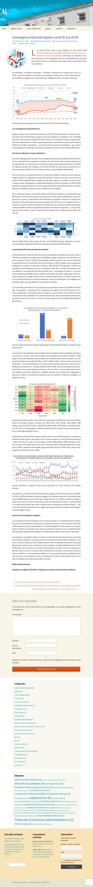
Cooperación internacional (30, 793)
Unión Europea (23, 823)
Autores (48, 29)
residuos (32, 816)
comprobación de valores (63, 787)
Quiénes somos (16, 29)
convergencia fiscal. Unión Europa (65, 41)
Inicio (4, 29)
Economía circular (58, 798)
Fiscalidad (18, 716)
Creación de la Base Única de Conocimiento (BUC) (35, 582)
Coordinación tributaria (57, 793)
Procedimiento (20, 755)
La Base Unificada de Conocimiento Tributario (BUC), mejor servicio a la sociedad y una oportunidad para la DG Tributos (15, 849)
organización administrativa (62, 810)
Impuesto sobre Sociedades (24, 723)
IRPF (16, 737)
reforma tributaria (50, 813)
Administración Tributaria (28, 779)
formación (19, 805)
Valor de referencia (39, 824)
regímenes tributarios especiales (66, 813)
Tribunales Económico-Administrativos (44, 820)
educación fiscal (34, 801)
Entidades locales (50, 801)
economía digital (21, 801)
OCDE (14, 43)
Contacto (59, 29)
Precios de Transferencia (24, 813)
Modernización (19, 810)
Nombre (15, 641)
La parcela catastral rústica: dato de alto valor (43, 843)
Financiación (19, 712)
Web (14, 653)
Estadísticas (36, 41)
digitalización (40, 798)
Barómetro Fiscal (54, 783)
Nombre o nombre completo (70, 844)
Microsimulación (65, 808)
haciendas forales (72, 805)
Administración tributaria (23, 688)
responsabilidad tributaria (50, 815)
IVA (16, 741)
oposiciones (48, 810)
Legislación (18, 748)
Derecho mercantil (21, 702)
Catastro (17, 698)
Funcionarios (46, 804)
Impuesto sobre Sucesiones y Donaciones (29, 726)
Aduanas (17, 691)
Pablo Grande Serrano (27, 43)
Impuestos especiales (22, 730)
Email (62, 852)
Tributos (17, 765)
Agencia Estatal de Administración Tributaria (54, 780)
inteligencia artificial (37, 807)
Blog (38, 787)
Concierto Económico (40, 790)
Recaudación (46, 41)
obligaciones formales (30, 810)
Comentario (17, 614)
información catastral (21, 808)
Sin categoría (19, 762)
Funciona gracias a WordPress (39, 882)
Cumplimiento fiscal (22, 798)
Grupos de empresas (61, 805)
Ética (49, 824)
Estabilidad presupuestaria (24, 705)
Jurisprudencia (20, 744)
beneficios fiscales (25, 787)
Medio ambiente (53, 808)
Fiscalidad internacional (22, 719)
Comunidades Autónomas (22, 790)
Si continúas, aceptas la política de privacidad (71, 861)
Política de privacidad (19, 882)
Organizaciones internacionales (25, 751)
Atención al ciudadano (29, 783)
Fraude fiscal (31, 804)
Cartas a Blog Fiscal (33, 29)
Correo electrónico (16, 646)
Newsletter (71, 29)
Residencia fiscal (21, 816)
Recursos (38, 813)
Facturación (73, 801)
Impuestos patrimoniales (23, 734)
